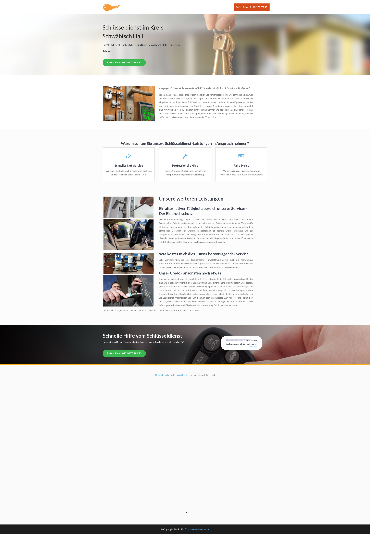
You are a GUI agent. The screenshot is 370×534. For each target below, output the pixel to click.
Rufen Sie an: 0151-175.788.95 (251, 7)
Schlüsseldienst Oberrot (185, 438)
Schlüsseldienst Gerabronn (185, 408)
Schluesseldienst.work (198, 529)
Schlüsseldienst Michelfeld (185, 435)
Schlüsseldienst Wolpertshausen (185, 483)
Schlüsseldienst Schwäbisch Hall (185, 461)
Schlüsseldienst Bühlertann (185, 382)
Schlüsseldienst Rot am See (185, 450)
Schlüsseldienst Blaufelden (185, 375)
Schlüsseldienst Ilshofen (185, 412)
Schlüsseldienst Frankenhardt (185, 401)
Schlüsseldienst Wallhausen (185, 479)
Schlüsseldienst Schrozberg (185, 457)
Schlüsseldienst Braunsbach (185, 378)
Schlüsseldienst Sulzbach (185, 468)
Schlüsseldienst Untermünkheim (185, 472)
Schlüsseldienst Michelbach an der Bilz (185, 431)
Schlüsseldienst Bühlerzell (185, 386)
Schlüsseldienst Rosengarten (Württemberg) (185, 446)
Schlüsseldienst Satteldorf (185, 453)
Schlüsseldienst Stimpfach (185, 465)
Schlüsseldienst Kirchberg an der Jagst (185, 416)
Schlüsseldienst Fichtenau (185, 393)
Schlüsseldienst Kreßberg (185, 420)
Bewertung (252, 346)
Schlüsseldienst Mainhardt (185, 427)
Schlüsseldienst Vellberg (185, 476)
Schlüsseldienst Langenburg (185, 423)
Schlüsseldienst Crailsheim (185, 390)
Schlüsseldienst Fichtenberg (185, 397)
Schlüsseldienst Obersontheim (185, 442)
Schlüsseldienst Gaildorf (185, 405)
